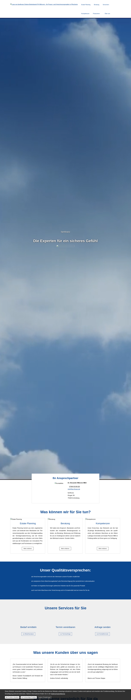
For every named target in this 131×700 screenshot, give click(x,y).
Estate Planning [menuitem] (85, 4)
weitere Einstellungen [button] (45, 697)
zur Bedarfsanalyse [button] (28, 634)
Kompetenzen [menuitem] (85, 13)
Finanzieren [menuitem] (96, 13)
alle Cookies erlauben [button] (12, 697)
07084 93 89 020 (74, 486)
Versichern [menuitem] (106, 4)
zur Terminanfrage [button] (65, 634)
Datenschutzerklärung (58, 694)
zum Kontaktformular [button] (102, 634)
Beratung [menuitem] (96, 4)
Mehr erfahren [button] (28, 548)
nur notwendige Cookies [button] (28, 697)
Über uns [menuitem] (107, 13)
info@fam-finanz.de (74, 489)
